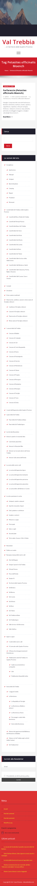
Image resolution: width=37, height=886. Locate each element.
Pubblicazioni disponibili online (19, 676)
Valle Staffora (12, 629)
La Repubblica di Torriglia (18, 701)
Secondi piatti (12, 533)
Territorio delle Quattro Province (18, 583)
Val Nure (11, 606)
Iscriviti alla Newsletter (12, 432)
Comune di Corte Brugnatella (17, 347)
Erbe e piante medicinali (19, 97)
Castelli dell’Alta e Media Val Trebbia (19, 217)
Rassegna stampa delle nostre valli (15, 555)
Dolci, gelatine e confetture (16, 510)
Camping (11, 188)
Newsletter (9, 545)
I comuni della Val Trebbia (13, 328)
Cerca (6, 131)
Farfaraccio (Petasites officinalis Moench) (21, 70)
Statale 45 (12, 578)
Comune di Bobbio (14, 333)
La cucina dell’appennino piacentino (18, 484)
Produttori (12, 197)
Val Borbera (12, 587)
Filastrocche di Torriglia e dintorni (18, 316)
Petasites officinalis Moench (20, 98)
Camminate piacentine (15, 441)
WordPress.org (8, 823)
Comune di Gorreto (14, 361)
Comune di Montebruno (15, 365)
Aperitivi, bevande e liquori (16, 506)
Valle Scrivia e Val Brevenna (16, 624)
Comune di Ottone (14, 370)
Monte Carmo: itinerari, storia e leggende (15, 871)
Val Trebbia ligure (13, 620)
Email (5, 766)
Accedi (6, 809)
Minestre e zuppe (14, 520)
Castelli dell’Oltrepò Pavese (16, 221)
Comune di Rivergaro (15, 379)
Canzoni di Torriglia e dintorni (17, 311)
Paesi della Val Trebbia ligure (17, 424)
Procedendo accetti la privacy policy (17, 776)
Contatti (8, 286)
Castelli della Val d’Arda (15, 235)
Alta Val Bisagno (13, 560)
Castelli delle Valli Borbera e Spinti (18, 265)
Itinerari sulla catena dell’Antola (17, 457)
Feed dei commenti (9, 818)
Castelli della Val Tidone (15, 254)
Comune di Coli (13, 342)
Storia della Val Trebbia (12, 686)
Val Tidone (12, 610)
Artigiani (11, 179)
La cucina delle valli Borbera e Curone (19, 488)
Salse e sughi (12, 529)
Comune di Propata (14, 375)
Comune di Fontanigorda (15, 356)
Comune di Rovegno (14, 389)
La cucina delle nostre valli (13, 465)
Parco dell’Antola (13, 574)
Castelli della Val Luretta (15, 244)
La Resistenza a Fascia (17, 712)
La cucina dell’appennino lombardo (18, 475)
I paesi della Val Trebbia (12, 414)
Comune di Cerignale (15, 338)
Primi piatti (12, 524)
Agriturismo (12, 170)
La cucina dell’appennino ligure (17, 470)
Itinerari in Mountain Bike (16, 446)
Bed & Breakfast (13, 184)
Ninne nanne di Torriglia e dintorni (18, 321)
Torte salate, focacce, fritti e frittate (19, 538)
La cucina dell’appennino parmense (18, 479)
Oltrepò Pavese (13, 569)
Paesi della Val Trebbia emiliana (17, 420)
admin (7, 97)
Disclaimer (9, 290)
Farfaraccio (7, 98)
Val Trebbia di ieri (13, 745)
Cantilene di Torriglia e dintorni (17, 307)
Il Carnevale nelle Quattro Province (18, 646)
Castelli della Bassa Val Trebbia (17, 226)
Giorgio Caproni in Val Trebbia (17, 564)
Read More (7, 117)
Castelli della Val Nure (15, 249)
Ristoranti (11, 202)
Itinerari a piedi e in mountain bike (15, 436)
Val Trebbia (18, 42)
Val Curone (12, 597)
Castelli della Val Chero (15, 231)
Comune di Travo (13, 398)
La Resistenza (12, 696)
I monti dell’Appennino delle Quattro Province (19, 410)
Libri (12, 671)
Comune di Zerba (13, 402)
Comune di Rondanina (15, 384)
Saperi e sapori (10, 636)
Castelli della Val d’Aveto (15, 240)
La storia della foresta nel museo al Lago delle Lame (18, 860)
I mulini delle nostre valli (15, 642)
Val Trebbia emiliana (14, 615)
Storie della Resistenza (17, 724)
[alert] (18, 833)
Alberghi (11, 174)
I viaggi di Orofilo (13, 691)
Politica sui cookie (11, 550)
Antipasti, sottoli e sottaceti (16, 501)
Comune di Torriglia (14, 393)
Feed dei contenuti (9, 813)
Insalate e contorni (14, 515)
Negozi (11, 193)
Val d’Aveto (12, 601)
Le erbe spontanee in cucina (14, 496)
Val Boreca (12, 592)
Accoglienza (9, 165)
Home (6, 70)
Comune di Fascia (13, 352)
